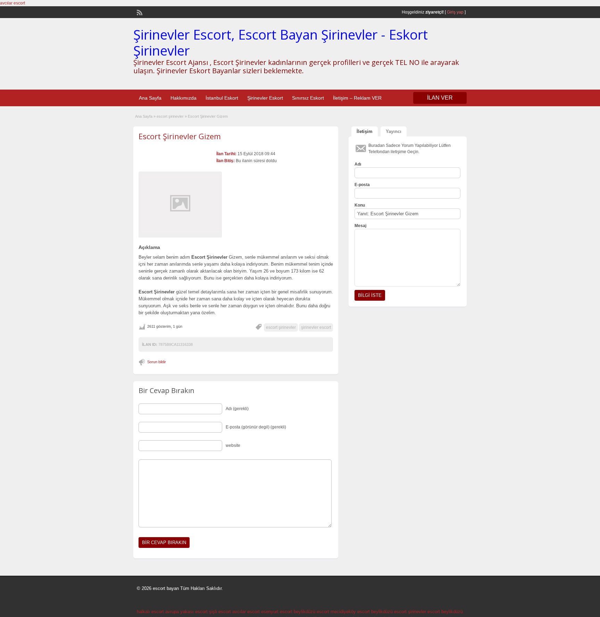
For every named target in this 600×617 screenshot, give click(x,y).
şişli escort (220, 611)
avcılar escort (12, 3)
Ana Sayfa (150, 98)
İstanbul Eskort (222, 98)
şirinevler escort (316, 327)
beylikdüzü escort (311, 611)
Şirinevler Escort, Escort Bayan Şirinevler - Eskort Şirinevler (280, 42)
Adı (358, 164)
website (233, 445)
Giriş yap (455, 12)
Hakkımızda (183, 98)
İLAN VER (440, 98)
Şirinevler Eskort (265, 98)
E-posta (362, 184)
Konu (360, 205)
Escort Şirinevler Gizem (180, 136)
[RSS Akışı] (139, 12)
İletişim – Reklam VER (357, 98)
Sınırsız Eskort (308, 98)
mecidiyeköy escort (350, 611)
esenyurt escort (276, 611)
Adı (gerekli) (237, 408)
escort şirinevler (170, 116)
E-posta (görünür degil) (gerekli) (256, 427)
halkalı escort (150, 611)
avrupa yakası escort (186, 611)
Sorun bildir (156, 362)
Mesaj (360, 225)
